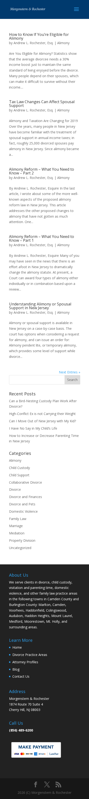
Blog (15, 669)
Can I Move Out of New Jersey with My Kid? (42, 421)
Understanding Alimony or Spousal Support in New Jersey (40, 305)
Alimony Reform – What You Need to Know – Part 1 (41, 238)
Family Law (17, 518)
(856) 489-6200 (21, 730)
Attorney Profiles (25, 662)
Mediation (16, 533)
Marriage (16, 526)
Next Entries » (69, 372)
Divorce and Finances (25, 497)
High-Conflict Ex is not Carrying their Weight (42, 413)
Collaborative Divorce (25, 482)
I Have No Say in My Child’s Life (33, 428)
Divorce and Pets (22, 504)
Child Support (19, 475)
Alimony (63, 43)
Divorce (15, 489)
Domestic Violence (23, 511)
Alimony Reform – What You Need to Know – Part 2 (41, 171)
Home (17, 647)
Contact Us (20, 676)
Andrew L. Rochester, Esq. (33, 43)
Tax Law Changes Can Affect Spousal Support (42, 103)
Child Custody (19, 467)
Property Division (22, 540)
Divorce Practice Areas (29, 654)
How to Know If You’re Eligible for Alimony (39, 36)
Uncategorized (20, 547)
